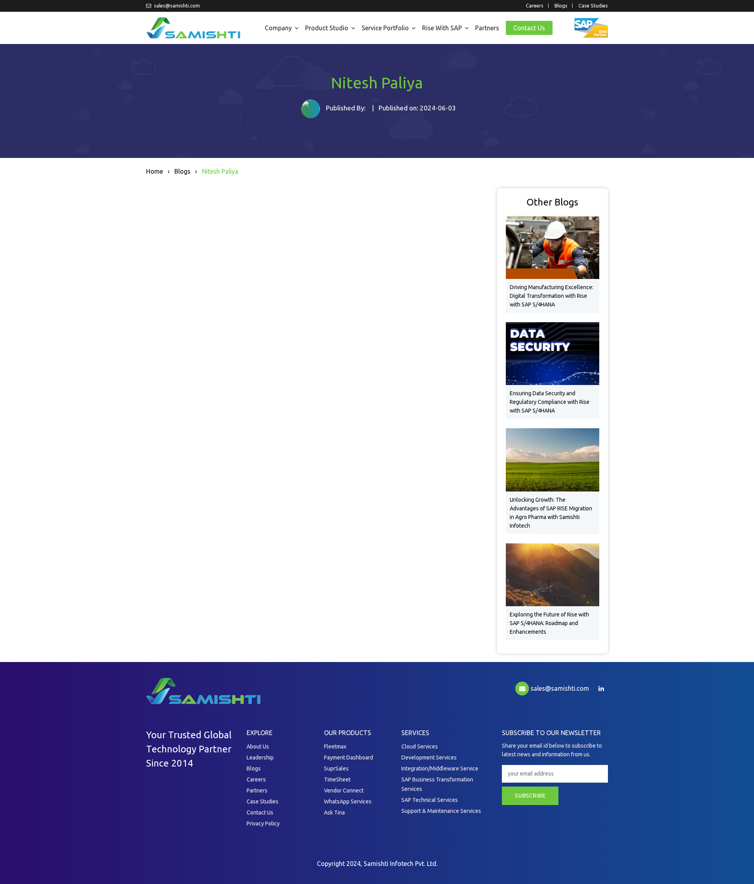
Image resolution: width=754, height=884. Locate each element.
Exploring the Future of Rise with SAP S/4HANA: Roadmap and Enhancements (549, 623)
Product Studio (326, 27)
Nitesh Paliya (220, 171)
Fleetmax (335, 746)
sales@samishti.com (176, 5)
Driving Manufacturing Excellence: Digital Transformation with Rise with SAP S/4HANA (551, 296)
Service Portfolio (385, 27)
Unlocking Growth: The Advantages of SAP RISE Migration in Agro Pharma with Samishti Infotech (551, 513)
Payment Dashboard (348, 757)
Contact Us (529, 27)
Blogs (561, 5)
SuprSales (336, 768)
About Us (258, 746)
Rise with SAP (442, 27)
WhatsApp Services (348, 801)
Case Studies (593, 5)
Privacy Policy (263, 823)
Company (278, 27)
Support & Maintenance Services (441, 811)
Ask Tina (334, 812)
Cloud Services (419, 746)
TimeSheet (337, 779)
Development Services (429, 757)
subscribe (530, 795)
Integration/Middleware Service (439, 768)
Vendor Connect (344, 790)
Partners (487, 27)
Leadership (260, 757)
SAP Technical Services (429, 800)
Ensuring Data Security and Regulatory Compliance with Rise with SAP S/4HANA (549, 402)
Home (154, 171)
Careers (535, 5)
